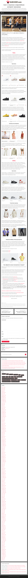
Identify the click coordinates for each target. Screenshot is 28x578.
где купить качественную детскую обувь (8, 378)
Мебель (7, 376)
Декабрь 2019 (4, 488)
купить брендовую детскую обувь (15, 304)
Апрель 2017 (3, 525)
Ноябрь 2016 (3, 526)
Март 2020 (3, 484)
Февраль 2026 (4, 395)
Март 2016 (3, 533)
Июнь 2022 (3, 449)
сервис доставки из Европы (12, 305)
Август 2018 (3, 509)
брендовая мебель (19, 376)
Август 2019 (3, 493)
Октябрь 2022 (4, 444)
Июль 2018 (3, 510)
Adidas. (14, 160)
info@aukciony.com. (6, 296)
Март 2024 (3, 424)
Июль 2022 (3, 448)
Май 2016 (3, 530)
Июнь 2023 (3, 433)
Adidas (21, 40)
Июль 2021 (3, 464)
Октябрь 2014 (4, 554)
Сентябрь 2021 (4, 461)
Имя (2, 331)
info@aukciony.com (6, 348)
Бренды (7, 374)
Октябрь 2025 (4, 400)
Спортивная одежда (19, 305)
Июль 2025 (3, 403)
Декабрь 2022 (4, 441)
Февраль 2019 (4, 501)
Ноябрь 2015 (3, 537)
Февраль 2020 (4, 485)
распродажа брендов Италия (6, 381)
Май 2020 (3, 481)
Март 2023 (3, 437)
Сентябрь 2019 (4, 492)
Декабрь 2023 (4, 428)
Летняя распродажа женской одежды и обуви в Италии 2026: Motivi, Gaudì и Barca (14, 363)
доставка (16, 378)
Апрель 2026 (3, 392)
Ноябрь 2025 (3, 399)
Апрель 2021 (3, 468)
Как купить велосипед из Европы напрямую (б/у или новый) (16, 565)
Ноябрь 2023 (3, 429)
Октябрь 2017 (4, 518)
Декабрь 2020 (4, 473)
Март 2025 (3, 408)
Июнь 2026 (3, 389)
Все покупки (11, 374)
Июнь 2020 (3, 480)
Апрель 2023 (3, 436)
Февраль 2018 (4, 514)
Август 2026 (3, 387)
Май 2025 (3, 405)
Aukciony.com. (15, 276)
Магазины (3, 376)
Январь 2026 (3, 396)
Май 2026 (3, 391)
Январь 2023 (3, 440)
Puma (23, 40)
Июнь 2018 (3, 512)
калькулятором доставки (19, 292)
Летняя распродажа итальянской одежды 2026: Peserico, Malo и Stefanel (12, 360)
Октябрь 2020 (4, 476)
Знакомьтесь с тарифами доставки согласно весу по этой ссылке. (11, 290)
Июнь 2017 (3, 522)
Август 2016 (3, 529)
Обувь (9, 376)
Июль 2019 (3, 494)
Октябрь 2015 (4, 538)
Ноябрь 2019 (3, 489)
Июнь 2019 (3, 496)
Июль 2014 (3, 558)
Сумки (15, 376)
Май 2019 (3, 497)
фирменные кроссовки (10, 306)
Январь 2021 (3, 472)
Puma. (14, 52)
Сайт (2, 336)
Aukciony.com (7, 45)
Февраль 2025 (4, 409)
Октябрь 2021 (4, 460)
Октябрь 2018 (4, 506)
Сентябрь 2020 (4, 477)
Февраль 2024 (4, 425)
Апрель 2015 (3, 546)
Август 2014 (3, 557)
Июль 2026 (3, 388)
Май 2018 (3, 513)
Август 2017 (3, 521)
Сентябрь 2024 (4, 416)
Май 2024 (3, 421)
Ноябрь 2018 (3, 505)
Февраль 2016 (4, 534)
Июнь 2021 (3, 465)
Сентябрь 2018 (4, 508)
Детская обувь (16, 374)
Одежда (12, 376)
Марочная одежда (6, 305)
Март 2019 (3, 500)
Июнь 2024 (3, 420)
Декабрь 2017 (4, 516)
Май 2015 (3, 545)
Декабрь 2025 (4, 397)
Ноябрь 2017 (3, 517)
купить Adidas (6, 304)
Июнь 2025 (3, 404)
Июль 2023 (3, 432)
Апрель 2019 (3, 498)
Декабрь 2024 (4, 412)
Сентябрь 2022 (4, 445)
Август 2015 (3, 541)
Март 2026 (3, 393)
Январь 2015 (3, 550)
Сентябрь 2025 (4, 401)
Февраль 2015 (4, 549)
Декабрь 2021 (4, 457)
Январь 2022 (3, 456)
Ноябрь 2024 (3, 413)
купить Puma (9, 304)
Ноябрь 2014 (3, 553)
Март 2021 (3, 469)
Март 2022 (3, 453)
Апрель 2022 (3, 452)
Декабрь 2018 (4, 504)
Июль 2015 (3, 542)
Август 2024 (3, 417)
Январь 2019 (3, 502)
